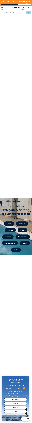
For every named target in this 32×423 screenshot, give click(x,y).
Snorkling (8, 236)
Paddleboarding (10, 243)
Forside (9, 223)
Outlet (16, 250)
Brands (24, 243)
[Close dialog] (28, 378)
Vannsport (22, 223)
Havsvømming (22, 236)
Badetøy (10, 230)
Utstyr (22, 230)
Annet (15, 411)
